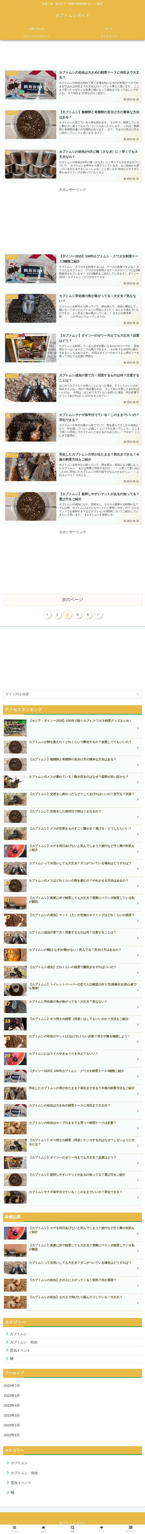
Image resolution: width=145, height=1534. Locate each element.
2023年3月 (12, 1415)
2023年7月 (12, 1386)
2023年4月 (12, 1405)
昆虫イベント (20, 1350)
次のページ (72, 599)
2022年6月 (12, 1435)
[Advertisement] (72, 53)
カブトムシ (18, 1334)
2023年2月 (12, 1425)
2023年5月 (12, 1396)
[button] (138, 694)
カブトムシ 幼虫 (23, 1342)
